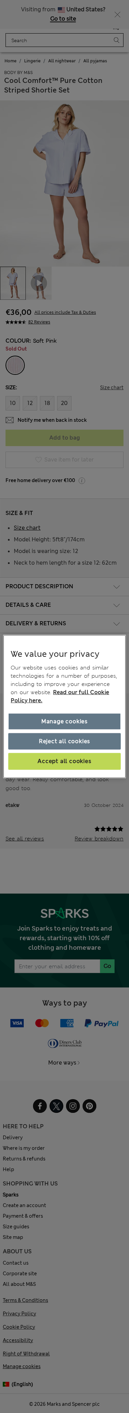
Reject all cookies (64, 741)
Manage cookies (64, 721)
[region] (64, 706)
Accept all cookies (64, 761)
